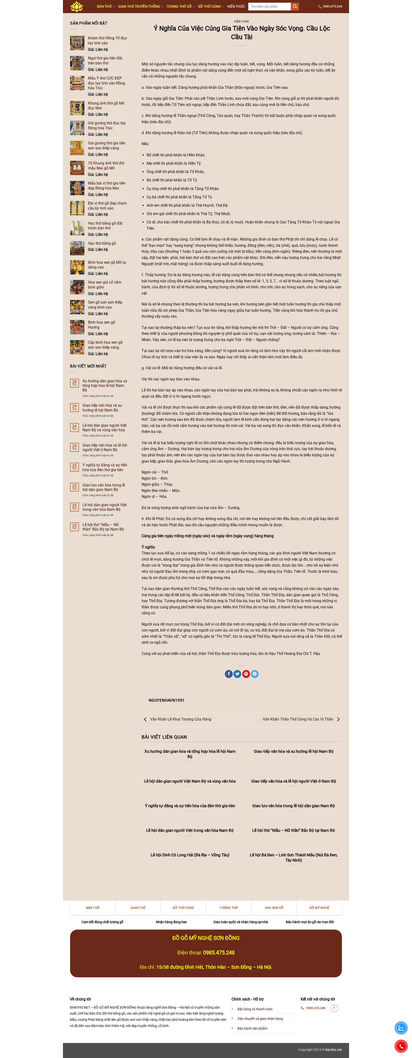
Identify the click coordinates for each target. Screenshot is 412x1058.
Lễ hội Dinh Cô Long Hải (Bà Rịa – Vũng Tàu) (190, 855)
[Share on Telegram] (255, 674)
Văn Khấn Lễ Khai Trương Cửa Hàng (180, 719)
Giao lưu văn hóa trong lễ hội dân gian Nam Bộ (103, 487)
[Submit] (295, 7)
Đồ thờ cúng (209, 7)
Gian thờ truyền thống (139, 7)
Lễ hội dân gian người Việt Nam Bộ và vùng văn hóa (104, 427)
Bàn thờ (104, 7)
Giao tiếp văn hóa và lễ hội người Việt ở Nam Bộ (104, 447)
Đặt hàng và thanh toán (255, 1009)
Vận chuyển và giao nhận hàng (260, 1019)
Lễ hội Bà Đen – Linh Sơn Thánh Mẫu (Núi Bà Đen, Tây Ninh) (293, 858)
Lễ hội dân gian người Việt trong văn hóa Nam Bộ (104, 507)
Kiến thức (236, 7)
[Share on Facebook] (229, 674)
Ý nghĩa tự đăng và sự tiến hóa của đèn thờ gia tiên (104, 467)
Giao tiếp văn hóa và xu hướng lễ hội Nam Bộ (102, 407)
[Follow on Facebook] (334, 1008)
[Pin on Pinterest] (246, 674)
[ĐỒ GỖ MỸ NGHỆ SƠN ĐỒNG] (80, 6)
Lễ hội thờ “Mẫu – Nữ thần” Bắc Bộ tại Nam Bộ (103, 527)
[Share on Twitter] (237, 674)
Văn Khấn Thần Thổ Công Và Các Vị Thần (298, 719)
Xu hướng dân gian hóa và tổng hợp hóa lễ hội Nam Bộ (104, 385)
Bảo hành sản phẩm (252, 1028)
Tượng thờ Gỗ (179, 7)
